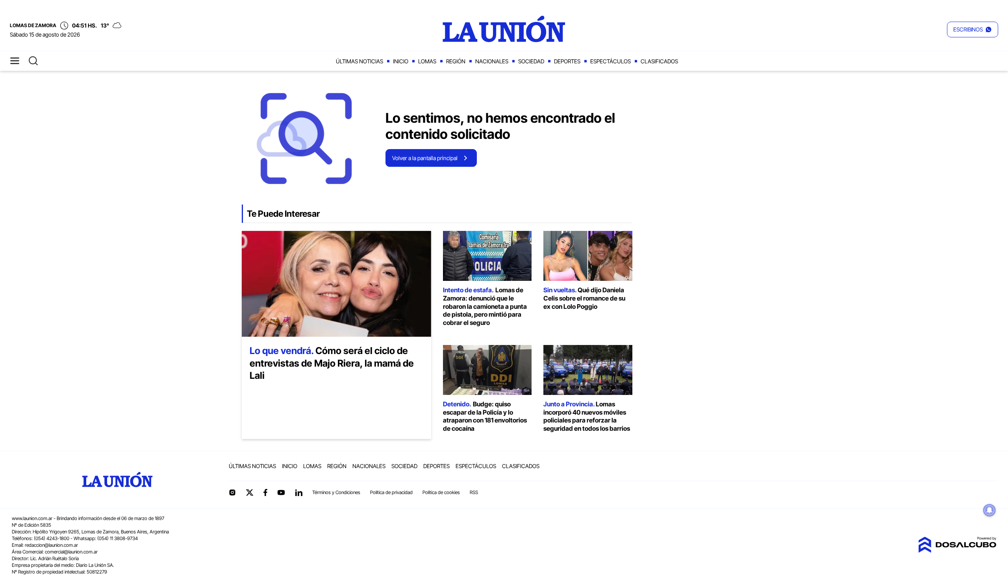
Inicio (400, 61)
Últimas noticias (359, 61)
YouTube (281, 493)
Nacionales (491, 61)
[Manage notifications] (989, 510)
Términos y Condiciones (336, 492)
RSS (474, 492)
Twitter (250, 492)
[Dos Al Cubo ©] (957, 550)
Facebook (265, 492)
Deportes (567, 61)
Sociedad (531, 61)
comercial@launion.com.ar (71, 552)
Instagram (232, 492)
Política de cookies (441, 492)
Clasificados (659, 61)
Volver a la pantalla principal (425, 158)
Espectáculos (610, 61)
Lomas (427, 61)
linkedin (298, 492)
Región (455, 61)
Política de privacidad (391, 492)
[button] (972, 29)
